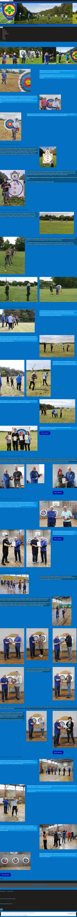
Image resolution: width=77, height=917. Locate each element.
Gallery (4, 37)
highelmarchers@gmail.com (6, 903)
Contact (4, 39)
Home (3, 29)
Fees (3, 36)
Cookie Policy (25, 915)
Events (3, 35)
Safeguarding (5, 33)
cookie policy (3, 891)
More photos (45, 433)
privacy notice (10, 891)
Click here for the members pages (7, 898)
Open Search (3, 41)
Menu (1, 27)
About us (4, 31)
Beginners (4, 32)
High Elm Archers (4, 22)
